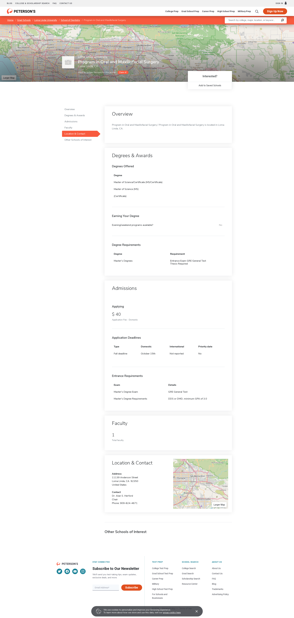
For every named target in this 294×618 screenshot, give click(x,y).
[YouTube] (75, 571)
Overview (69, 109)
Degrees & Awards (74, 115)
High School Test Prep (162, 589)
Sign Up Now (275, 11)
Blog (9, 3)
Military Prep (244, 11)
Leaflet (258, 25)
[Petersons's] (21, 11)
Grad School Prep (190, 11)
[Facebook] (67, 571)
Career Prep (208, 11)
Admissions (70, 121)
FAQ (55, 3)
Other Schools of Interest (77, 140)
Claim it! (122, 72)
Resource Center (190, 584)
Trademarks (217, 589)
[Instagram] (83, 571)
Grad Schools (24, 20)
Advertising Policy (220, 594)
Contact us (66, 3)
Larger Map (9, 77)
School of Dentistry (70, 20)
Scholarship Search (191, 578)
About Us (216, 568)
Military (155, 584)
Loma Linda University (45, 20)
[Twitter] (59, 571)
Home (10, 20)
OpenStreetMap (273, 25)
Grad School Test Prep (162, 573)
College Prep (171, 11)
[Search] (257, 11)
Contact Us (217, 573)
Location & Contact (74, 133)
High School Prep (226, 11)
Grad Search (188, 573)
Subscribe (131, 587)
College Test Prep (160, 568)
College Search (189, 568)
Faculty (68, 127)
